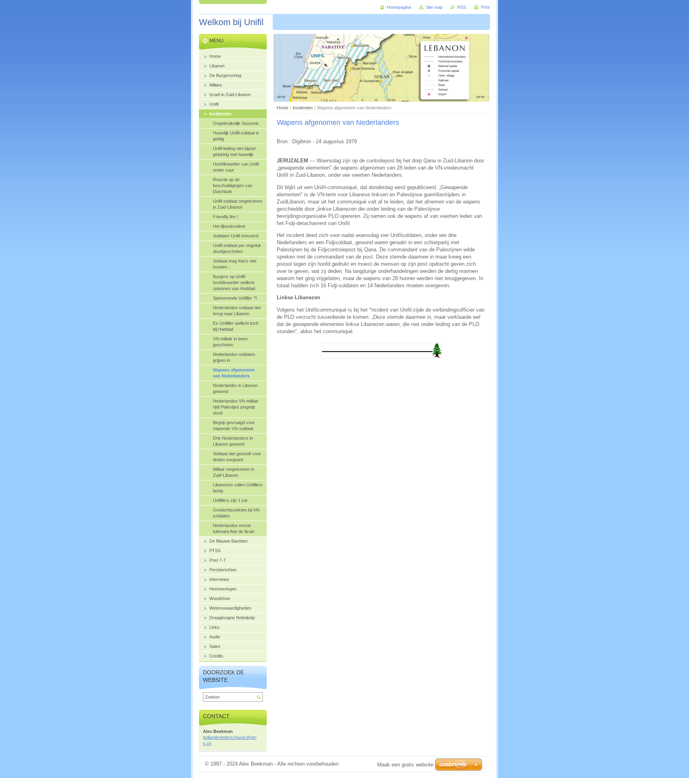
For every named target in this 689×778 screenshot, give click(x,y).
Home (282, 107)
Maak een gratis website (405, 765)
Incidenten (303, 107)
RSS (461, 7)
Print (485, 7)
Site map (434, 7)
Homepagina (399, 7)
